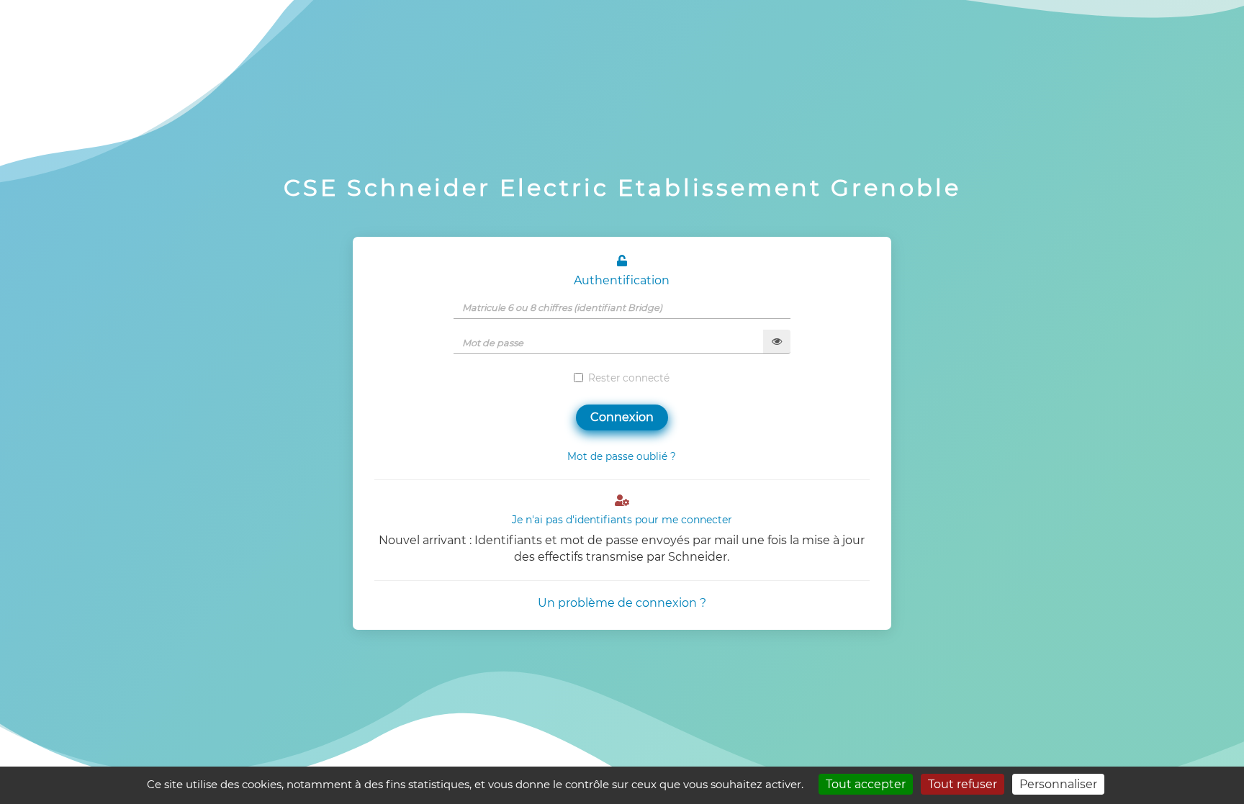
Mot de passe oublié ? (621, 456)
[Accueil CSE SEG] (629, 50)
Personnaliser (1058, 784)
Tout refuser (962, 784)
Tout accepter (866, 784)
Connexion (622, 417)
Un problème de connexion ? (622, 603)
